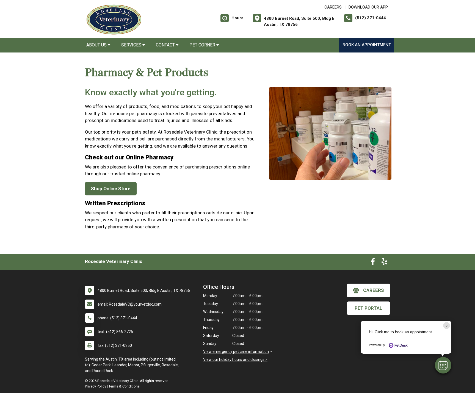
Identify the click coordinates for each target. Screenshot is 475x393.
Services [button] (131, 45)
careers (373, 290)
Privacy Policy (95, 386)
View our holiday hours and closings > (235, 359)
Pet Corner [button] (202, 45)
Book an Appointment (367, 44)
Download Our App (368, 7)
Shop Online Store (111, 188)
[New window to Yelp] (384, 263)
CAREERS (333, 7)
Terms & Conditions (124, 386)
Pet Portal (368, 308)
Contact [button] (166, 45)
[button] (443, 365)
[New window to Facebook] (373, 263)
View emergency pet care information (236, 351)
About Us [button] (97, 45)
